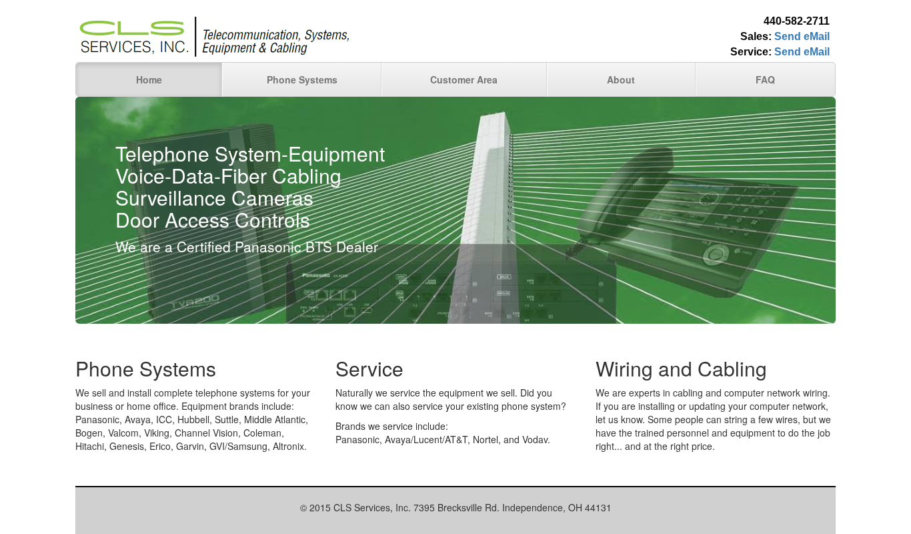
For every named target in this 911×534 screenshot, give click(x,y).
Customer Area (464, 79)
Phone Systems (302, 79)
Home (149, 79)
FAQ (765, 79)
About (621, 79)
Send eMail (802, 36)
